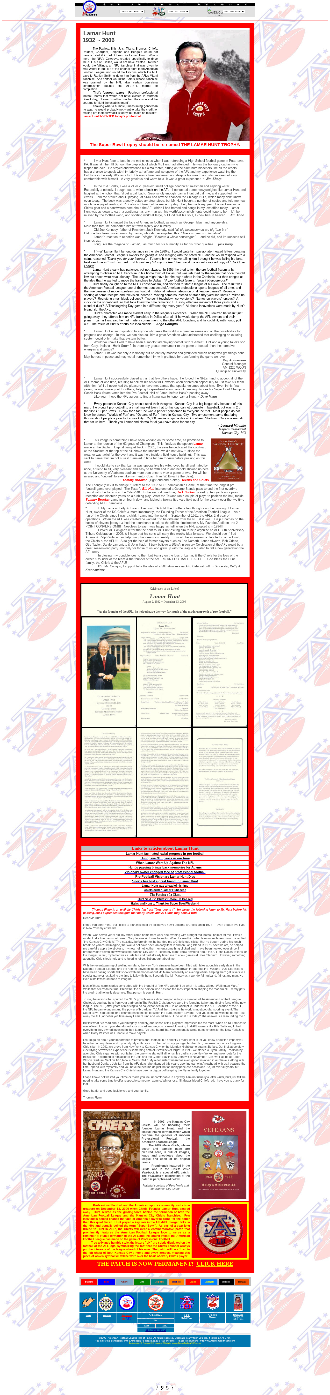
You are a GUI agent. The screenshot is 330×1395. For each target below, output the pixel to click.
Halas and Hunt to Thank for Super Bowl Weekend (165, 903)
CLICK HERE (214, 1264)
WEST (146, 1326)
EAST (165, 1326)
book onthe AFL (157, 190)
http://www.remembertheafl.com (217, 1340)
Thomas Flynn (102, 909)
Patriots (89, 1281)
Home (88, 1315)
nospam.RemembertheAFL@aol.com (186, 1343)
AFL (128, 1318)
